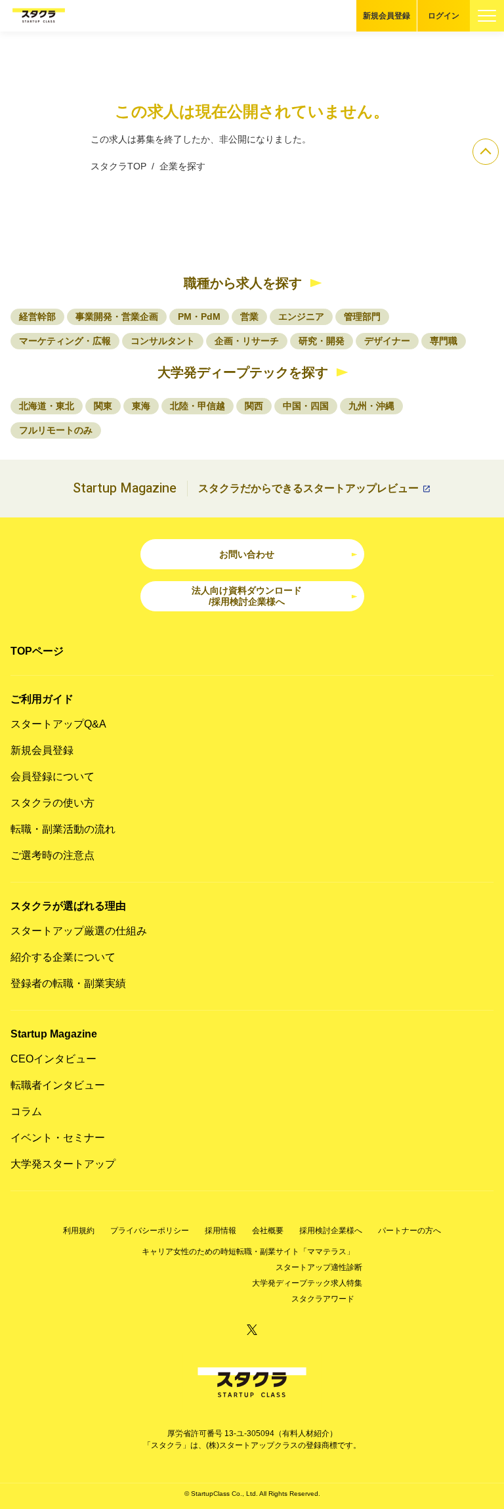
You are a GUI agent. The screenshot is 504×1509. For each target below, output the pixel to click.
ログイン (443, 15)
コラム (26, 1111)
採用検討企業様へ (330, 1230)
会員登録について (52, 776)
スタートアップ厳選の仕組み (78, 930)
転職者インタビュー (57, 1085)
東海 (141, 406)
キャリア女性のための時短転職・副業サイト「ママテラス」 (248, 1251)
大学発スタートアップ (63, 1164)
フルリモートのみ (56, 430)
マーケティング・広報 (65, 341)
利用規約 (78, 1230)
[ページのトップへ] (485, 152)
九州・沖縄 (371, 406)
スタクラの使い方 (52, 802)
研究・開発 (322, 341)
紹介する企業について (63, 957)
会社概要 (268, 1230)
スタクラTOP (118, 166)
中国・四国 (306, 406)
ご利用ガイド (42, 699)
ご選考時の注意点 (52, 855)
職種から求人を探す (243, 283)
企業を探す (182, 166)
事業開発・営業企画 (116, 316)
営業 (249, 316)
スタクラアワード (322, 1298)
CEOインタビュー (53, 1058)
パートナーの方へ (409, 1230)
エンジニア (301, 316)
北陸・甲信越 (197, 406)
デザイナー (387, 341)
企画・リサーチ (247, 341)
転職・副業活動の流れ (63, 829)
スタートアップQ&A (58, 724)
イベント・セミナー (57, 1137)
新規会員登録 (386, 15)
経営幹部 (37, 316)
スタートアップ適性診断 (319, 1267)
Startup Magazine (53, 1033)
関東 (103, 406)
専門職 (443, 341)
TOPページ (37, 651)
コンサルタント (163, 341)
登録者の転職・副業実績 (68, 983)
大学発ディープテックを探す (243, 372)
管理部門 (362, 316)
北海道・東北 (46, 406)
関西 (254, 406)
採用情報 (220, 1230)
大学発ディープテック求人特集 (307, 1283)
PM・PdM (199, 316)
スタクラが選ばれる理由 (68, 905)
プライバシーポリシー (149, 1230)
